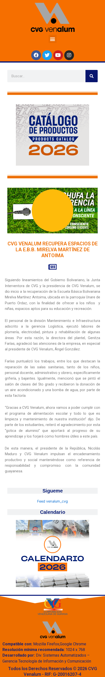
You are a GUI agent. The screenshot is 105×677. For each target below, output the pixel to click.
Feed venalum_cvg (52, 501)
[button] (53, 39)
